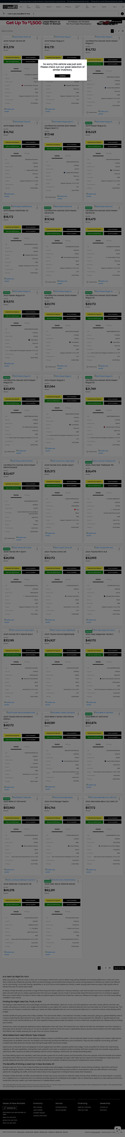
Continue (62, 76)
